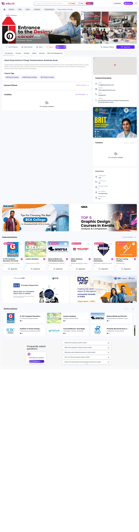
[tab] (87, 343)
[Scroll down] (87, 364)
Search (89, 3)
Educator (118, 3)
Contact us (36, 361)
